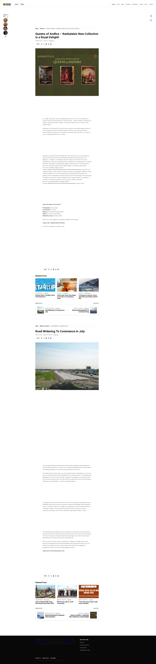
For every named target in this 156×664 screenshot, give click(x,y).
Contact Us (38, 658)
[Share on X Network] (44, 44)
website (55, 219)
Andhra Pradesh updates (41, 641)
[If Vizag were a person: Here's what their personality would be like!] (89, 285)
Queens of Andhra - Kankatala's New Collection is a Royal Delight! (79, 616)
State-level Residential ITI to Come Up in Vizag (80, 311)
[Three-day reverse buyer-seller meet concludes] (89, 591)
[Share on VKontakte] (48, 44)
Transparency (83, 648)
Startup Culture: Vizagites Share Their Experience (45, 296)
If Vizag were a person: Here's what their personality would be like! (88, 296)
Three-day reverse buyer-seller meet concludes (88, 602)
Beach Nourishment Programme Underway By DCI (54, 616)
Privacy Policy (45, 658)
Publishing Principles (85, 650)
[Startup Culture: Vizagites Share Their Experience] (45, 285)
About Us (82, 642)
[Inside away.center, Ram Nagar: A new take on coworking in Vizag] (67, 285)
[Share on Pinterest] (46, 44)
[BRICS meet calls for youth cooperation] (67, 591)
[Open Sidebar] (151, 16)
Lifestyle (42, 28)
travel (70, 641)
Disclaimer (53, 658)
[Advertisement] (78, 15)
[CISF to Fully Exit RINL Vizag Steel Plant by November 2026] (45, 591)
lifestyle (66, 641)
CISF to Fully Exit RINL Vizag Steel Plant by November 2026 (44, 602)
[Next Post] (93, 310)
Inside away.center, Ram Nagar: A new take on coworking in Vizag (66, 296)
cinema (37, 643)
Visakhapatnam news (65, 639)
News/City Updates (49, 308)
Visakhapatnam (38, 293)
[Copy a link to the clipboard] (51, 44)
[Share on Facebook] (41, 44)
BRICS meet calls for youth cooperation (65, 602)
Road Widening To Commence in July (54, 311)
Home (36, 28)
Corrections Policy (84, 645)
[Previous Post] (40, 310)
